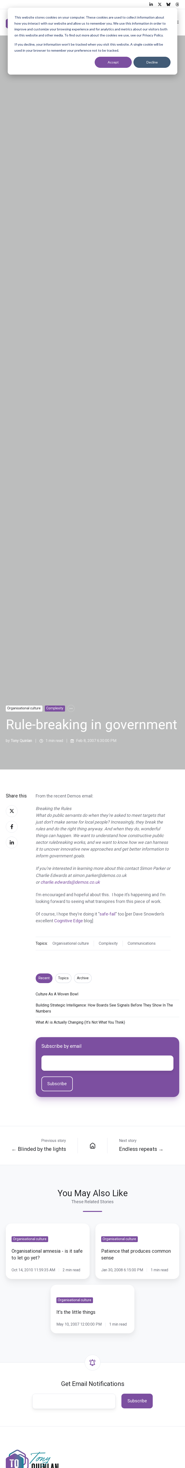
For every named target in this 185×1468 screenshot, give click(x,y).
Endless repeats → (141, 1149)
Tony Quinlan (21, 740)
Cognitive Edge (68, 920)
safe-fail (107, 913)
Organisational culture (24, 708)
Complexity (54, 708)
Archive (83, 978)
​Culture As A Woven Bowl (57, 994)
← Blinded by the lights (38, 1149)
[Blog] (92, 1145)
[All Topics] (71, 708)
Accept (113, 62)
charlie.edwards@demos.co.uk (70, 882)
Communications (142, 943)
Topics (63, 978)
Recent (44, 978)
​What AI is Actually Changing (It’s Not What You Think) (80, 1022)
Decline (152, 62)
